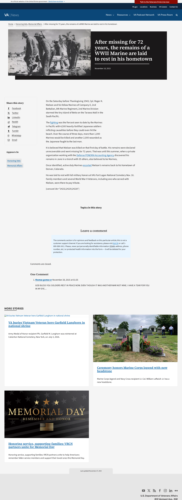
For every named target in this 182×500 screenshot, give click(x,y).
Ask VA (115, 243)
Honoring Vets (14, 160)
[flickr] (176, 490)
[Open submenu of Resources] (129, 15)
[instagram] (165, 490)
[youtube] (143, 490)
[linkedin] (170, 490)
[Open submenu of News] (113, 15)
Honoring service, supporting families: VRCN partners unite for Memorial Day (40, 445)
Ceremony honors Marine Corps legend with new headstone (132, 369)
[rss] (154, 490)
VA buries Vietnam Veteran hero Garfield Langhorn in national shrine (46, 324)
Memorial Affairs (14, 165)
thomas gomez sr (43, 279)
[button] (177, 15)
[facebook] (159, 490)
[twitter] (148, 490)
